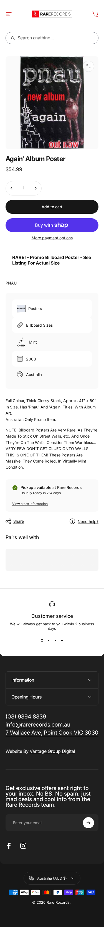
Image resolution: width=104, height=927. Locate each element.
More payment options (52, 237)
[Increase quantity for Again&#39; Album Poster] (35, 188)
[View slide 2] (48, 640)
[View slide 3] (55, 640)
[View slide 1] (42, 640)
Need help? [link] (88, 521)
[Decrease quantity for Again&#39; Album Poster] (11, 188)
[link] (52, 732)
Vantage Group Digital (52, 751)
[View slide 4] (62, 640)
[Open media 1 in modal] (88, 66)
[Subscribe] (88, 822)
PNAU (11, 283)
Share (18, 521)
